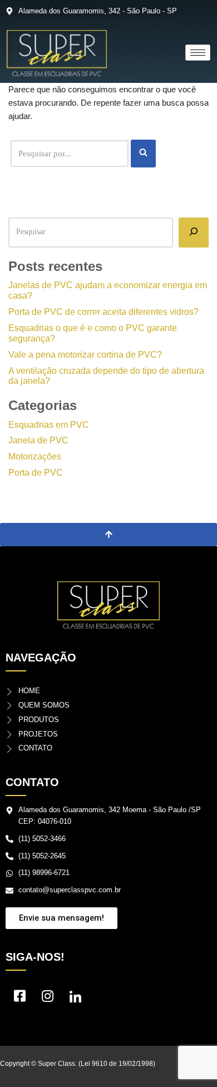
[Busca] (143, 153)
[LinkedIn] (75, 998)
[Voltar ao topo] (108, 534)
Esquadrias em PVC (48, 424)
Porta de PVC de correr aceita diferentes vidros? (103, 312)
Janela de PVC (38, 440)
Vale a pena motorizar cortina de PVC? (85, 354)
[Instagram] (47, 998)
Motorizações (34, 456)
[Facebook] (19, 998)
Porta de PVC (35, 472)
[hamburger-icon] (197, 53)
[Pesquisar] (194, 233)
